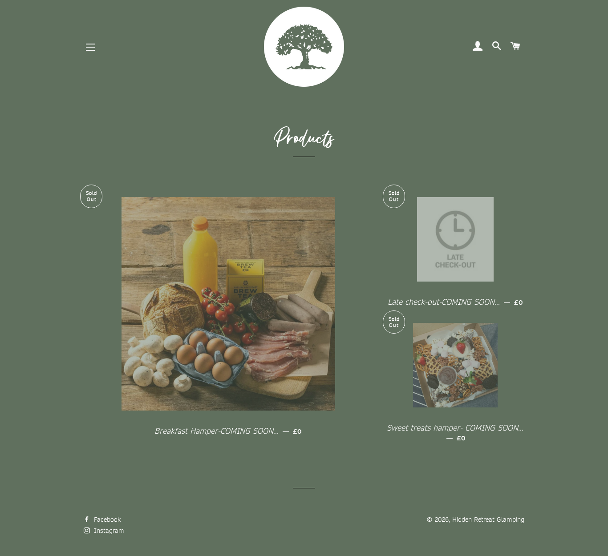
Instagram (108, 530)
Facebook (106, 519)
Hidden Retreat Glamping (488, 519)
